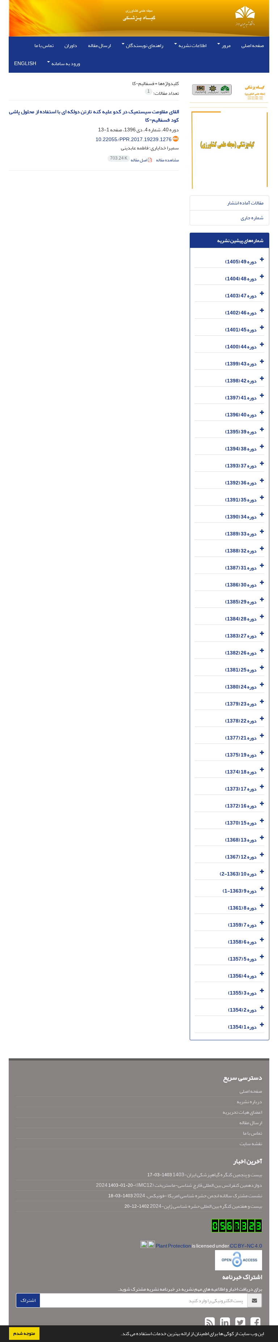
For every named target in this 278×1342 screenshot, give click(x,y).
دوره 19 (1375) (241, 755)
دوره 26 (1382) (241, 653)
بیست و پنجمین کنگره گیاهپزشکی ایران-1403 (217, 1175)
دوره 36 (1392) (241, 483)
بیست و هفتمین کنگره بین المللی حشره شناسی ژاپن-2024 (206, 1206)
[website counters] (236, 1227)
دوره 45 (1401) (241, 330)
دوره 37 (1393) (241, 466)
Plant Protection (174, 1246)
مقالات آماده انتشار (245, 203)
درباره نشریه (249, 1101)
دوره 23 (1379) (241, 704)
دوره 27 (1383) (241, 636)
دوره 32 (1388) (241, 551)
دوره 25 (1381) (241, 670)
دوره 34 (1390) (241, 517)
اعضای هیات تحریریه (242, 1112)
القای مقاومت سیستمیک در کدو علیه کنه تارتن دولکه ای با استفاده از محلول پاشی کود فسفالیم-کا (94, 115)
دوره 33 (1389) (241, 534)
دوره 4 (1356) (242, 976)
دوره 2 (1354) (242, 1010)
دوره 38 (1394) (241, 449)
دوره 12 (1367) (241, 857)
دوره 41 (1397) (241, 398)
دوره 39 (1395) (241, 432)
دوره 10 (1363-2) (238, 874)
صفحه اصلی (252, 45)
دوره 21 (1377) (241, 738)
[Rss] (209, 1323)
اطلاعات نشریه (192, 45)
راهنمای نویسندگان (144, 45)
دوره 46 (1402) (241, 313)
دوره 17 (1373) (241, 789)
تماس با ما (44, 45)
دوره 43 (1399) (241, 364)
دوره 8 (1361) (242, 908)
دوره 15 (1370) (241, 823)
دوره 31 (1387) (241, 568)
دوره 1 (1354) (242, 1027)
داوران (70, 45)
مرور (226, 45)
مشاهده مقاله (167, 160)
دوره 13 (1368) (241, 840)
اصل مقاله (129, 160)
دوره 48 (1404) (241, 279)
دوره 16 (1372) (241, 806)
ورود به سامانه (65, 63)
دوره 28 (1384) (241, 619)
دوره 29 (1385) (241, 602)
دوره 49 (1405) (241, 262)
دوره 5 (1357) (242, 959)
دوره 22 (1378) (241, 721)
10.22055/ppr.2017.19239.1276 (134, 139)
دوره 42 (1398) (241, 381)
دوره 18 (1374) (241, 772)
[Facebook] (254, 1323)
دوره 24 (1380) (241, 687)
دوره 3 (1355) (242, 993)
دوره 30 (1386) (241, 585)
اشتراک (28, 1300)
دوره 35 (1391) (241, 500)
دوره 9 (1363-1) (240, 891)
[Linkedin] (224, 1323)
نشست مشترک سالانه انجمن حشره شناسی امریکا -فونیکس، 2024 (198, 1196)
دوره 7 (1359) (242, 925)
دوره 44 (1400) (241, 347)
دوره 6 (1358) (242, 942)
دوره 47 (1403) (241, 296)
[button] (119, 1334)
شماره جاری (252, 218)
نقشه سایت (251, 1143)
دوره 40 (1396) (241, 415)
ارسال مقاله (99, 45)
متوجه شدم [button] (24, 1333)
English (25, 63)
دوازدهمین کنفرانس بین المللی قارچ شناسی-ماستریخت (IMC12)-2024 (179, 1185)
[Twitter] (239, 1323)
